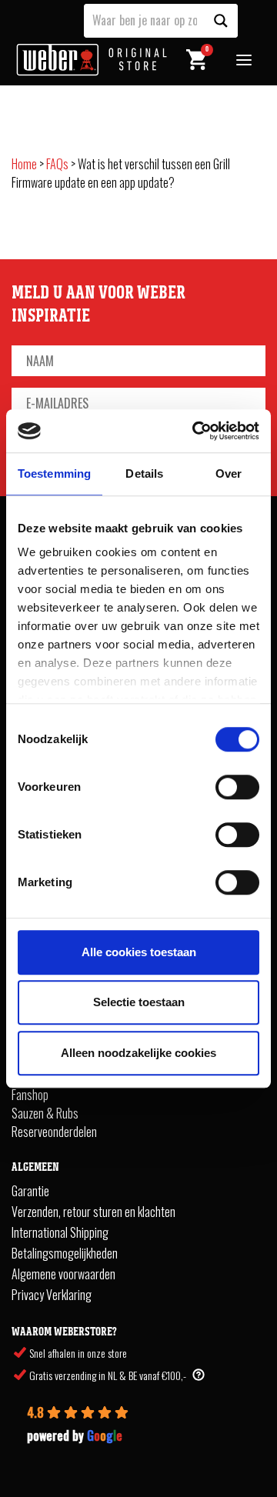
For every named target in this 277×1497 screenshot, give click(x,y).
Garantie (30, 1191)
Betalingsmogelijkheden (65, 1253)
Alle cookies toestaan (139, 952)
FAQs (57, 164)
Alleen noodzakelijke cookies (138, 1052)
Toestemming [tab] (54, 473)
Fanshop (30, 1094)
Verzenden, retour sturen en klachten (93, 1211)
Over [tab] (228, 473)
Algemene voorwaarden (63, 1274)
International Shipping (60, 1232)
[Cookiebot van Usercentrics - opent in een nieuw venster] (195, 431)
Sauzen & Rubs (45, 1113)
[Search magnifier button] (221, 21)
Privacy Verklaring (52, 1294)
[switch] (237, 787)
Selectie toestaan (139, 1002)
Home (24, 164)
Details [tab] (144, 473)
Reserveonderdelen (54, 1131)
